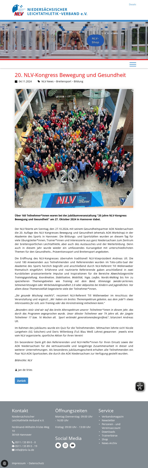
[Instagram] (65, 445)
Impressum (19, 463)
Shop (105, 439)
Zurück (21, 380)
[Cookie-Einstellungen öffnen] (4, 463)
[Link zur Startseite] (50, 9)
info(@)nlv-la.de (24, 450)
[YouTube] (72, 445)
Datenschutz (36, 463)
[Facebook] (58, 445)
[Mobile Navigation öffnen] (133, 64)
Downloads (108, 431)
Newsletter (108, 420)
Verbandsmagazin (113, 416)
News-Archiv (109, 443)
